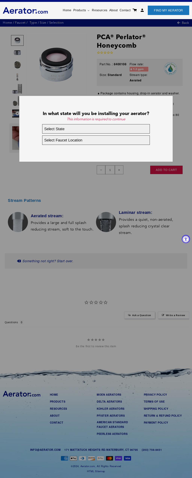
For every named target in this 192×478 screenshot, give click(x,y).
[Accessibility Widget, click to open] (186, 239)
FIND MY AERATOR (168, 10)
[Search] (129, 8)
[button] (81, 10)
